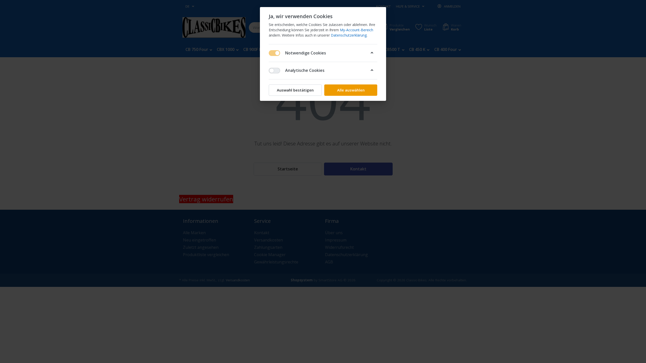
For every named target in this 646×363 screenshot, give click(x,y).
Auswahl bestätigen (295, 90)
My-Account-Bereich (356, 29)
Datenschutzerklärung (349, 35)
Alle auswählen (351, 90)
